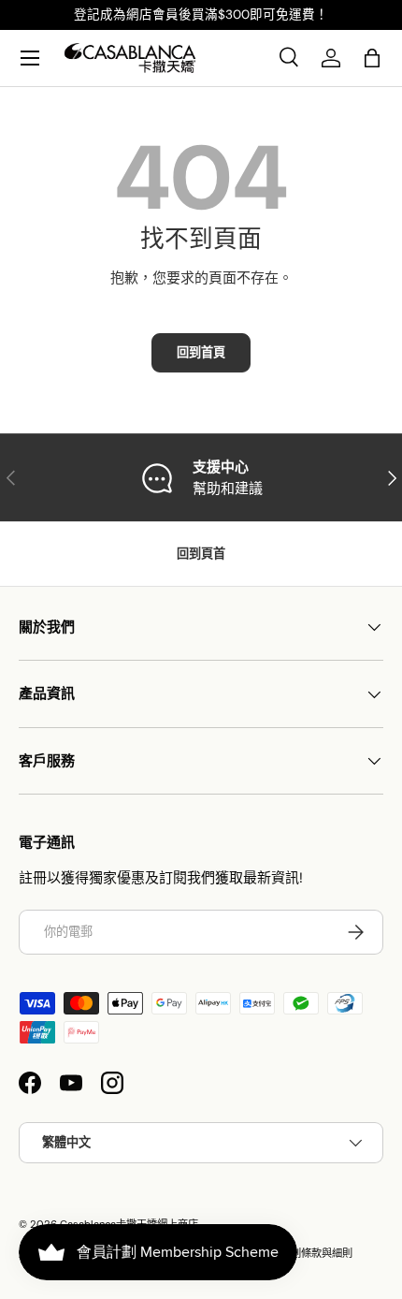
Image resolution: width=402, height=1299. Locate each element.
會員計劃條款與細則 (306, 1253)
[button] (372, 58)
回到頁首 (201, 554)
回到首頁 (201, 352)
